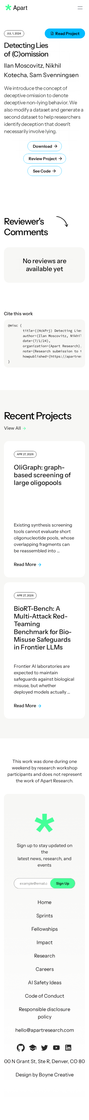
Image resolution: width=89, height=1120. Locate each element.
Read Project (67, 33)
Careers (45, 969)
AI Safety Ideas (44, 982)
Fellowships (44, 929)
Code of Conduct (44, 996)
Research (44, 956)
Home (44, 902)
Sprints (44, 916)
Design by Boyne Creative (45, 1075)
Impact (45, 942)
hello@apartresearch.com (44, 1030)
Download (39, 146)
